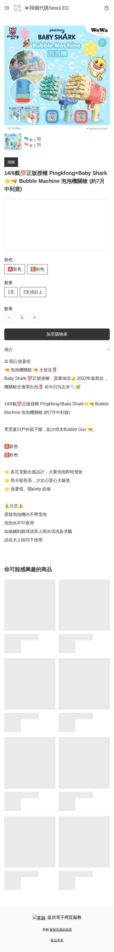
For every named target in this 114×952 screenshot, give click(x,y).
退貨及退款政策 (61, 930)
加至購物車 (57, 334)
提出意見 (57, 940)
